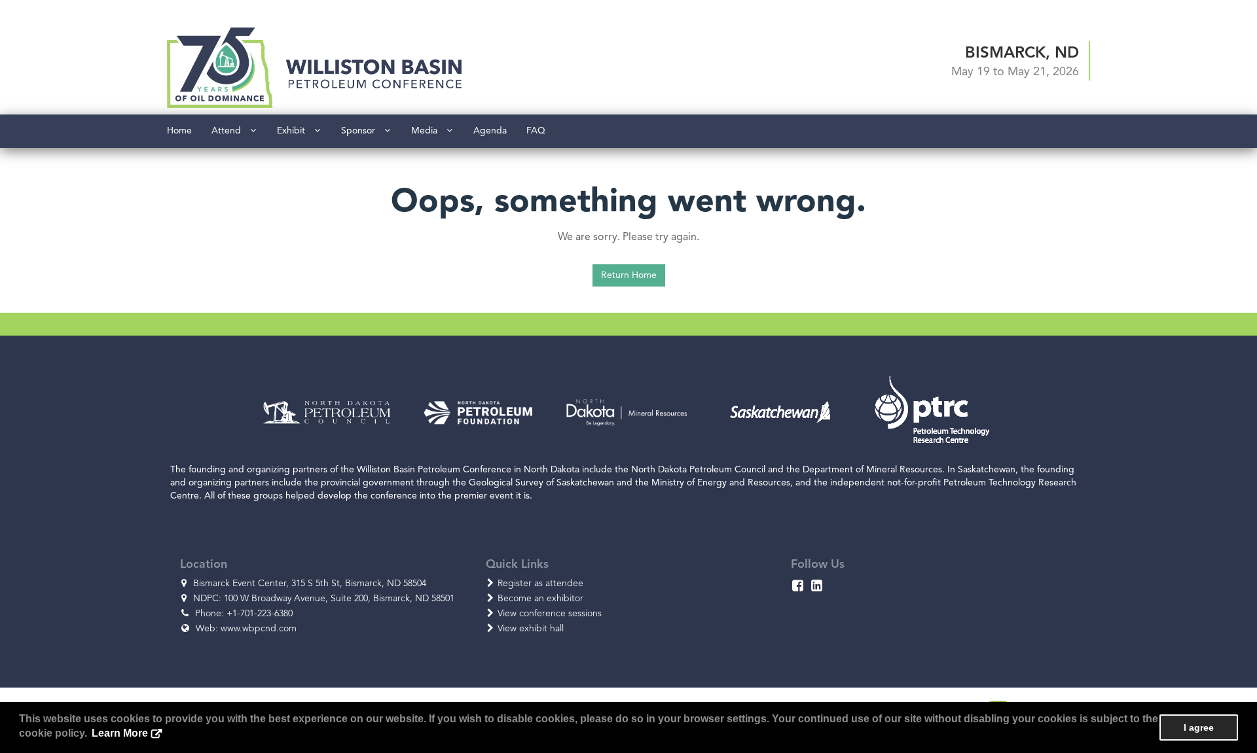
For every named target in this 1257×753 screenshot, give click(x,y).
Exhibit (295, 130)
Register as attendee (540, 583)
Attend (230, 130)
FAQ (535, 130)
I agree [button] (1199, 727)
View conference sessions (550, 613)
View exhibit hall (531, 628)
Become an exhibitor (540, 598)
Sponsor (362, 130)
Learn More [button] (120, 733)
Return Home (629, 275)
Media (428, 130)
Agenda (490, 130)
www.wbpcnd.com (259, 628)
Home (179, 130)
